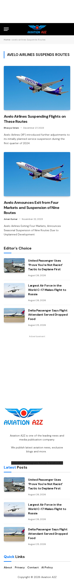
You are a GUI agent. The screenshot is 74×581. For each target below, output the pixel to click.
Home (7, 39)
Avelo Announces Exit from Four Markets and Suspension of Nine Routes (31, 207)
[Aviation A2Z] (37, 29)
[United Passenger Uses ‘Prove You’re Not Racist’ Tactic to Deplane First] (14, 265)
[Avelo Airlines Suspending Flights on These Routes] (37, 88)
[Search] (68, 29)
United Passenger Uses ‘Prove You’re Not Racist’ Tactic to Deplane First (45, 265)
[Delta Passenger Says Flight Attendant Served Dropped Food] (14, 315)
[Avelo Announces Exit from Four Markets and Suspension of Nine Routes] (37, 174)
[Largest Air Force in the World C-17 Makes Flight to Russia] (14, 290)
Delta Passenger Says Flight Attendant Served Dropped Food (48, 314)
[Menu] (6, 29)
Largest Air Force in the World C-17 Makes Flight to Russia (47, 290)
